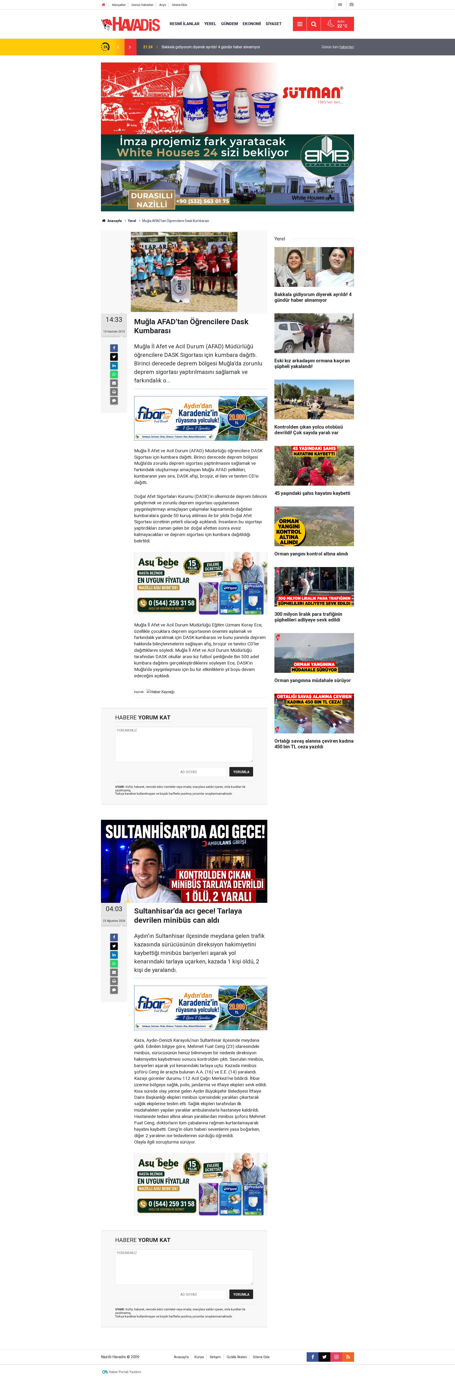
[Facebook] (114, 348)
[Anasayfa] (103, 5)
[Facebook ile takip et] (312, 1357)
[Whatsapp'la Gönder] (114, 374)
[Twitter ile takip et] (324, 1357)
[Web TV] (340, 4)
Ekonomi (252, 23)
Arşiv (162, 5)
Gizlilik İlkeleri (237, 1357)
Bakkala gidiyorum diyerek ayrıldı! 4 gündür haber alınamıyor (211, 47)
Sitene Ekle (179, 5)
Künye (199, 1357)
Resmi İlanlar (185, 23)
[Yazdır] (114, 392)
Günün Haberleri (142, 5)
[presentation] (118, 47)
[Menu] (300, 24)
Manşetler (119, 5)
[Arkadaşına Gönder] (114, 383)
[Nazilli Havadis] (130, 23)
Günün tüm (338, 47)
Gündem (229, 23)
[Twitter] (114, 357)
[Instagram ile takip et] (336, 1357)
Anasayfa (114, 221)
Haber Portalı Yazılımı (125, 1372)
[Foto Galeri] (351, 4)
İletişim (215, 1357)
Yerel (210, 23)
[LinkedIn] (114, 365)
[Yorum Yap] (114, 400)
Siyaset (274, 23)
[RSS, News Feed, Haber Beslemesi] (348, 1357)
